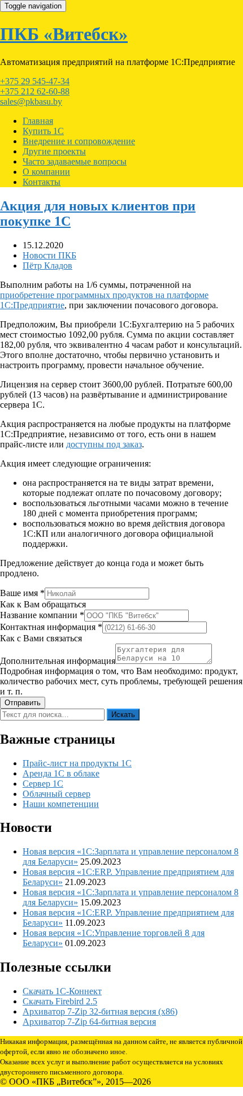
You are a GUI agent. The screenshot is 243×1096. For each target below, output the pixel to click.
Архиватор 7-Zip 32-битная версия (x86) (100, 1011)
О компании (46, 171)
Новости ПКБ (49, 255)
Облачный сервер (56, 794)
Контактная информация (51, 627)
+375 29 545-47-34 (35, 81)
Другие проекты (54, 151)
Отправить (23, 702)
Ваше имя (22, 593)
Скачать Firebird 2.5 (60, 1001)
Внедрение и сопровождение (79, 141)
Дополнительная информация (57, 661)
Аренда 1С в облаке (61, 773)
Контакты (41, 182)
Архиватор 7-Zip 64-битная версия (89, 1021)
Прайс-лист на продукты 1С (77, 763)
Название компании (42, 615)
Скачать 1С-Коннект (62, 991)
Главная (38, 121)
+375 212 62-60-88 (35, 91)
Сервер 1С (43, 783)
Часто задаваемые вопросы (75, 161)
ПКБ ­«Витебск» (64, 34)
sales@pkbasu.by (31, 101)
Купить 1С (43, 131)
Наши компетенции (61, 804)
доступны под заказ (104, 444)
